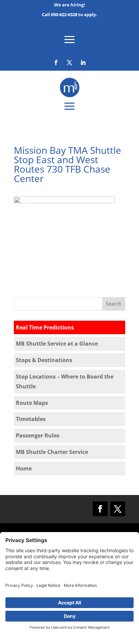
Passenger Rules (37, 435)
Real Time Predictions (45, 327)
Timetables (31, 419)
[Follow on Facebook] (56, 62)
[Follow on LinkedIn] (83, 62)
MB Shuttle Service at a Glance (57, 343)
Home (24, 468)
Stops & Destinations (44, 360)
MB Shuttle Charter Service (52, 452)
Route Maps (32, 403)
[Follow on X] (69, 62)
